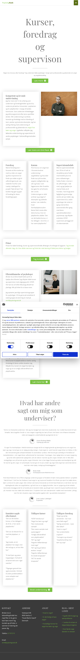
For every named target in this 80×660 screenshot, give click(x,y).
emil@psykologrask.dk (13, 300)
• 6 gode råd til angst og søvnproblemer (70, 617)
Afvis (14, 354)
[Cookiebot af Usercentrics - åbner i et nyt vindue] (64, 304)
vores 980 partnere (13, 320)
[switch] (30, 346)
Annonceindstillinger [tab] (50, 310)
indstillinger (32, 329)
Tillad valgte (40, 354)
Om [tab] (69, 310)
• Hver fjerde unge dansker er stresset (68, 630)
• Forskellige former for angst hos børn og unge (50, 625)
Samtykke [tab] (10, 310)
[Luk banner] (77, 304)
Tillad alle (65, 354)
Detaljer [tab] (30, 310)
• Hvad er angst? (47, 613)
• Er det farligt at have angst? (49, 618)
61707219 (11, 633)
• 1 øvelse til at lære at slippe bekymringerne (69, 623)
